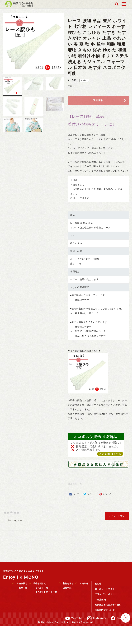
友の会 (98, 583)
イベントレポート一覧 (46, 592)
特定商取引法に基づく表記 (108, 605)
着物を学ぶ (68, 583)
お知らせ (83, 583)
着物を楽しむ (39, 583)
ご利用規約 (100, 599)
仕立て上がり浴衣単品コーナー (91, 331)
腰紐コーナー (82, 300)
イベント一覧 (41, 588)
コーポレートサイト (105, 589)
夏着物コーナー (83, 327)
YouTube (76, 618)
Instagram (99, 618)
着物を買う (21, 583)
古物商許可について (105, 610)
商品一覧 (23, 588)
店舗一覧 (66, 587)
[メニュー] (124, 3)
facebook (123, 618)
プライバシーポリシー (106, 594)
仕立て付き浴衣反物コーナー (90, 336)
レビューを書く (116, 516)
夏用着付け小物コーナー (88, 313)
